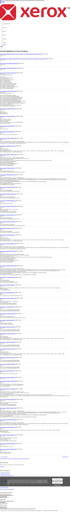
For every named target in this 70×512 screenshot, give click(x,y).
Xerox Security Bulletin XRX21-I (7, 292)
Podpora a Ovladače (3, 504)
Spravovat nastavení (57, 484)
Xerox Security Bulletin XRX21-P (7, 187)
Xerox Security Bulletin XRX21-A (7, 427)
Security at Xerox (3, 48)
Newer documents (4, 456)
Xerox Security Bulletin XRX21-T (7, 125)
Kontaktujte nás (2, 508)
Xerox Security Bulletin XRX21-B (7, 377)
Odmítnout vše (57, 482)
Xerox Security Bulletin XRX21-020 (8, 72)
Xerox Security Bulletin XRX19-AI (8, 357)
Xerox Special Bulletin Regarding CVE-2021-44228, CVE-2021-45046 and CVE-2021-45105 (20, 54)
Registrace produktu (3, 507)
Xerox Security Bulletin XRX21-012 (8, 206)
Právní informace (17, 508)
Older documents (65, 456)
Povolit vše (57, 479)
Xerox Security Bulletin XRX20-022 (8, 449)
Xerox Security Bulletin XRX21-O (7, 200)
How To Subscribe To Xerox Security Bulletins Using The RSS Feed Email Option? (14, 458)
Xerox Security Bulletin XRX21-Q (7, 168)
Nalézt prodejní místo (3, 503)
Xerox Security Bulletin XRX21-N (7, 221)
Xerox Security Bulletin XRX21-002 (8, 419)
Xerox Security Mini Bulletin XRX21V (8, 68)
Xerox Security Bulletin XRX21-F (7, 370)
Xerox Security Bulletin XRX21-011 (8, 214)
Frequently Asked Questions (5, 472)
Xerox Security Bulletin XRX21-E (7, 306)
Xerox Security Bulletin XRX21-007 (8, 298)
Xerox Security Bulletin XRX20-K (7, 333)
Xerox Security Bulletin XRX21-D (7, 348)
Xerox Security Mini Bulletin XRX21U (8, 63)
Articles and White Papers (4, 474)
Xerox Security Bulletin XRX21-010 (8, 243)
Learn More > (2, 466)
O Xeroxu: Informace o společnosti (6, 492)
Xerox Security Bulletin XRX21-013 (8, 194)
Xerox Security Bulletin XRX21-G (7, 320)
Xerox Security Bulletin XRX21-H (7, 313)
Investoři (9, 508)
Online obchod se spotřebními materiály (7, 501)
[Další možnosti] (35, 3)
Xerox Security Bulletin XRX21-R (7, 146)
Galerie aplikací (2, 502)
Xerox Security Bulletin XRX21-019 (8, 91)
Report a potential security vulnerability (7, 489)
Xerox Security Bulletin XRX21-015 (8, 154)
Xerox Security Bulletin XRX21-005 (8, 388)
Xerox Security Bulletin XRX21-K (7, 277)
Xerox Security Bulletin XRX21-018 (8, 108)
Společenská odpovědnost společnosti (6, 495)
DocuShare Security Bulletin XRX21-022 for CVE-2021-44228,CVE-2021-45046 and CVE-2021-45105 (23, 58)
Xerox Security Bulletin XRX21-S (7, 131)
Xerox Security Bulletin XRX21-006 (8, 381)
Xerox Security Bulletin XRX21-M (8, 228)
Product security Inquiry (4, 487)
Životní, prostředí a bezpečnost (5, 494)
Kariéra (6, 508)
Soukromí (12, 508)
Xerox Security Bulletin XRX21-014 (8, 174)
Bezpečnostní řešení (3, 496)
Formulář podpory (3, 506)
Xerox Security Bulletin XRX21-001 (8, 434)
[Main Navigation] (35, 46)
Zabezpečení (29, 508)
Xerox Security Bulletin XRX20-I (7, 364)
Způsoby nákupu (3, 499)
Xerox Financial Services (4, 497)
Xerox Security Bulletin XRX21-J (7, 284)
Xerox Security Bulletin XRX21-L (7, 234)
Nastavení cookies (23, 508)
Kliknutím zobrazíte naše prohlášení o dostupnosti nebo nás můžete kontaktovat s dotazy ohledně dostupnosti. (25, 0)
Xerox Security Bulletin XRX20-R (7, 342)
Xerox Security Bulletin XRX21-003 (8, 408)
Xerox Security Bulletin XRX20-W (8, 443)
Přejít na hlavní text (3, 0)
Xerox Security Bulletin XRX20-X (7, 326)
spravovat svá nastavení (38, 481)
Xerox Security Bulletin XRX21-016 (8, 138)
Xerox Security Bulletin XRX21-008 (8, 265)
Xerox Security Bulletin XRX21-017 (8, 116)
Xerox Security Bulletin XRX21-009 (8, 251)
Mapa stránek (33, 508)
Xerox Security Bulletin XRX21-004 (8, 399)
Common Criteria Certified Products (6, 475)
